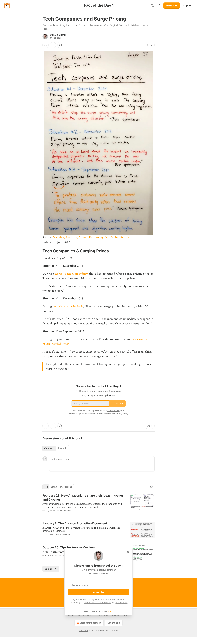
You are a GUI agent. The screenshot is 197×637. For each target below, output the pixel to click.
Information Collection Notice (97, 602)
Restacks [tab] (62, 448)
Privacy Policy (122, 602)
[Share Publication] (159, 5)
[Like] (45, 45)
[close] (128, 552)
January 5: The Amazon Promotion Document (74, 523)
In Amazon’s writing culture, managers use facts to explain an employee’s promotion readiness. (81, 529)
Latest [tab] (54, 486)
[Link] (38, 251)
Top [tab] (46, 486)
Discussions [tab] (66, 486)
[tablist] (55, 448)
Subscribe (171, 5)
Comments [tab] (49, 448)
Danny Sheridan (58, 35)
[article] (98, 505)
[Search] (152, 5)
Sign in (187, 5)
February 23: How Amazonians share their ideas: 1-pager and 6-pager (82, 497)
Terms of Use (113, 599)
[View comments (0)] (53, 45)
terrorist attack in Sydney (71, 274)
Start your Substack (90, 622)
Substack (83, 630)
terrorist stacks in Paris (68, 306)
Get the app (113, 622)
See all (48, 568)
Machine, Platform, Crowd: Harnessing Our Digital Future (91, 237)
